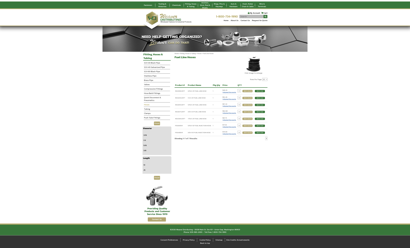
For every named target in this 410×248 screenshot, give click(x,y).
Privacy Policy (189, 240)
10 (144, 165)
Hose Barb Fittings (152, 93)
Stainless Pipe (150, 75)
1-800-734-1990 (227, 16)
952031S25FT (180, 105)
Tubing (147, 109)
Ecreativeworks (243, 240)
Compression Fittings (153, 88)
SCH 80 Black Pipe (152, 71)
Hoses (199, 53)
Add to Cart (260, 91)
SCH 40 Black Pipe (152, 62)
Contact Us (245, 20)
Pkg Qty (217, 85)
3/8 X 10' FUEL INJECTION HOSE (199, 132)
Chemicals (176, 5)
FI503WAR (179, 125)
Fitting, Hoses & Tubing (190, 5)
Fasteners (148, 5)
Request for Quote (259, 20)
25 (144, 170)
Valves (147, 84)
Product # (180, 85)
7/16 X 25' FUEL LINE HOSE (197, 118)
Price (225, 85)
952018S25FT (180, 91)
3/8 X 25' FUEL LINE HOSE (197, 111)
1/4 (145, 140)
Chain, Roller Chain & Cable (248, 5)
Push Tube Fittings (152, 117)
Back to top (205, 243)
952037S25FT (180, 111)
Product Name (195, 85)
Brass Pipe (148, 80)
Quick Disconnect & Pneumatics (152, 99)
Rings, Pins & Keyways (219, 5)
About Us (234, 20)
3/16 (145, 135)
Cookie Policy (205, 240)
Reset (157, 123)
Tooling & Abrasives (162, 5)
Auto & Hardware (233, 5)
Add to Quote (248, 91)
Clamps (147, 113)
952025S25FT (180, 98)
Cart (265, 13)
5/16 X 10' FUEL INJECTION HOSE (199, 125)
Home (226, 20)
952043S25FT (180, 118)
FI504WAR (179, 132)
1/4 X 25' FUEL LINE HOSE (197, 98)
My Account (255, 13)
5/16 (145, 145)
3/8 (145, 150)
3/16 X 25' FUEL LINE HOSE (197, 91)
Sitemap (219, 240)
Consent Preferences (169, 240)
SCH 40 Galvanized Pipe (154, 67)
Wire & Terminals (262, 5)
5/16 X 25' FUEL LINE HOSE (197, 105)
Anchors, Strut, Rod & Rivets (205, 5)
